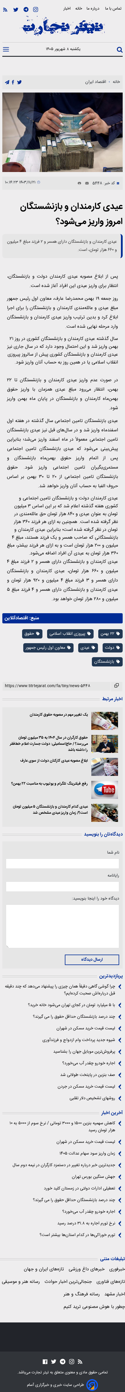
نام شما (113, 852)
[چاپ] (78, 183)
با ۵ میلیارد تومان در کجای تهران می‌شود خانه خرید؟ (71, 1005)
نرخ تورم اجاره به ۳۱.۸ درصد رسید (86, 1223)
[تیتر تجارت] (62, 29)
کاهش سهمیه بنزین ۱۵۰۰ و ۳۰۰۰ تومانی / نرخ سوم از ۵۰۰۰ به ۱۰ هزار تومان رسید (62, 1127)
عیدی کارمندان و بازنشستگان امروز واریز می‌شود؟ (71, 214)
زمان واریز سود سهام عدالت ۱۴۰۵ (87, 1153)
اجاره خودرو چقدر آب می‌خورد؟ (88, 1063)
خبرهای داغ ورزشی (87, 1269)
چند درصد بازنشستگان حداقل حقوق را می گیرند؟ (74, 1016)
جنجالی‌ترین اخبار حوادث (68, 1282)
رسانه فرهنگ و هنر (82, 1294)
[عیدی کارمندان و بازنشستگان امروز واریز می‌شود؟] (62, 132)
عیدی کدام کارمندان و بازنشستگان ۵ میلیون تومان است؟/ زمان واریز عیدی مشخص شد (50, 810)
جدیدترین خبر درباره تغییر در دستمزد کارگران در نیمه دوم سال (63, 1165)
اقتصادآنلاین (16, 618)
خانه (78, 8)
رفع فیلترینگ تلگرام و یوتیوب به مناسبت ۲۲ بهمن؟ (49, 784)
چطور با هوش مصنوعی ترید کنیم (94, 1307)
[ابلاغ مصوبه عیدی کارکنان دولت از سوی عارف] (104, 767)
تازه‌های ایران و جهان (44, 1269)
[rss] (5, 10)
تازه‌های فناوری (111, 1282)
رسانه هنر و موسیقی (21, 1282)
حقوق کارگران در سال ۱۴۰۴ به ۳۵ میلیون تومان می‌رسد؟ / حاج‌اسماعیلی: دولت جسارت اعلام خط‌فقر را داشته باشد (49, 744)
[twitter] (19, 82)
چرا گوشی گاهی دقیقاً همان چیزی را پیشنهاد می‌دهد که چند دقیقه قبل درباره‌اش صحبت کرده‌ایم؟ (60, 990)
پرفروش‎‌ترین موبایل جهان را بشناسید (84, 1051)
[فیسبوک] (45, 1361)
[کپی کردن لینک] (117, 686)
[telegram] (7, 82)
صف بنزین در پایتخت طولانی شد (87, 1075)
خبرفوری (117, 1269)
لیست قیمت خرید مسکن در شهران (85, 1028)
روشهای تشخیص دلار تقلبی (92, 1098)
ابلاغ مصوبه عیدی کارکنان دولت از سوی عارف (54, 761)
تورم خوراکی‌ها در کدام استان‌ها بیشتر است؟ (77, 1235)
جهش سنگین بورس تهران (93, 1176)
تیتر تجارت (40, 1372)
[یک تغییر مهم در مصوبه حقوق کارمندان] (104, 721)
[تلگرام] (26, 10)
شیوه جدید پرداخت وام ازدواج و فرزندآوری (78, 1040)
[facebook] (13, 82)
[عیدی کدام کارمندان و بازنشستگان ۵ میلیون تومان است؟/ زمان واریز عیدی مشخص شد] (104, 813)
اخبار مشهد (114, 1294)
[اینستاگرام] (35, 10)
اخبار (67, 8)
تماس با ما (114, 8)
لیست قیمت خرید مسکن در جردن (86, 1086)
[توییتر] (16, 10)
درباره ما (94, 8)
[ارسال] (85, 183)
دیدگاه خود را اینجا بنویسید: (95, 898)
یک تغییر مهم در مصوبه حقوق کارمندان (59, 715)
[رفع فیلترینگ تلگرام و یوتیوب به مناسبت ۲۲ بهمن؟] (104, 790)
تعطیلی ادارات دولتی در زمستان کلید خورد (79, 1188)
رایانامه (113, 875)
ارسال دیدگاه (92, 959)
